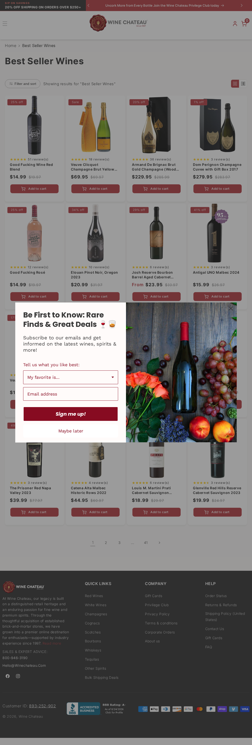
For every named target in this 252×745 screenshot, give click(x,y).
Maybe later (70, 430)
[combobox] (70, 377)
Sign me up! (71, 414)
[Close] (231, 308)
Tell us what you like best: (51, 364)
